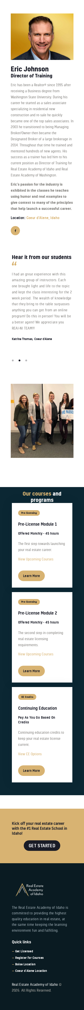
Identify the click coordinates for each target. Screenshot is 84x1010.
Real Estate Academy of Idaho (35, 984)
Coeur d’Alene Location (31, 971)
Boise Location (25, 964)
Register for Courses (29, 958)
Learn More (31, 576)
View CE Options (30, 754)
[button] (13, 360)
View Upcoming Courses (35, 559)
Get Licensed (24, 951)
